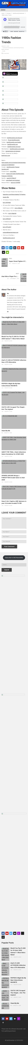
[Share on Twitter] (7, 247)
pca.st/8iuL (13, 171)
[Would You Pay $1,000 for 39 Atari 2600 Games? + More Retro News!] (5, 954)
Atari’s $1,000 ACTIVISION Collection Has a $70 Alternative (18, 965)
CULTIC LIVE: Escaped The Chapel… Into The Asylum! (17, 993)
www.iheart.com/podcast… (13, 180)
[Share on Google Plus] (18, 247)
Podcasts (8, 13)
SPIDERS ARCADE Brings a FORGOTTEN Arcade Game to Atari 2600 (13, 478)
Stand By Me (6, 431)
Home (3, 13)
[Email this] (7, 252)
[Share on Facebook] (3, 247)
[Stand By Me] (5, 1006)
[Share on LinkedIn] (10, 247)
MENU (3, 10)
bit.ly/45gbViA (12, 213)
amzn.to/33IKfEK (15, 182)
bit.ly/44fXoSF (7, 219)
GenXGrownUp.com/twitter (14, 142)
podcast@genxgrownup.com (10, 232)
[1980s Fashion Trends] (14, 328)
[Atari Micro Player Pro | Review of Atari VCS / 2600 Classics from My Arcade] (14, 277)
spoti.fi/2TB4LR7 (11, 178)
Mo (8, 293)
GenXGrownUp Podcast (19, 47)
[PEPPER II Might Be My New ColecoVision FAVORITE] (5, 982)
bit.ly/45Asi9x (18, 208)
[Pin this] (22, 247)
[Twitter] (10, 933)
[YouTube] (7, 933)
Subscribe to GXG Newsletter (14, 557)
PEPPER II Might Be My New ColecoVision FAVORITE (18, 980)
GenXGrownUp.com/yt (9, 238)
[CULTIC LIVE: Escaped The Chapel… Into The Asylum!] (5, 995)
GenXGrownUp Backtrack (18, 13)
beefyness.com (6, 155)
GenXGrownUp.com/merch (17, 149)
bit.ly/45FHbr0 (7, 202)
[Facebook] (3, 933)
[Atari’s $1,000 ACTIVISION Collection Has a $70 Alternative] (5, 969)
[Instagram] (3, 937)
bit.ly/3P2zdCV (7, 227)
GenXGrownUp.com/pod (13, 146)
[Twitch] (18, 933)
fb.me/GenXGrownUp (14, 140)
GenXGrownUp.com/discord (14, 138)
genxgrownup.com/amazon (13, 151)
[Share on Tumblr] (14, 247)
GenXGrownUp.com (12, 144)
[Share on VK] (3, 252)
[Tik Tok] (22, 933)
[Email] (7, 311)
